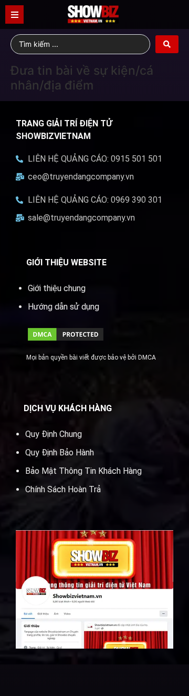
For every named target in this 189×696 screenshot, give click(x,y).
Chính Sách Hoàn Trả (63, 489)
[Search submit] (166, 44)
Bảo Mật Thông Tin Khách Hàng (83, 471)
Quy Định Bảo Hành (59, 453)
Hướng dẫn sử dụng (63, 307)
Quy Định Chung (53, 434)
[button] (14, 14)
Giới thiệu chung (57, 288)
